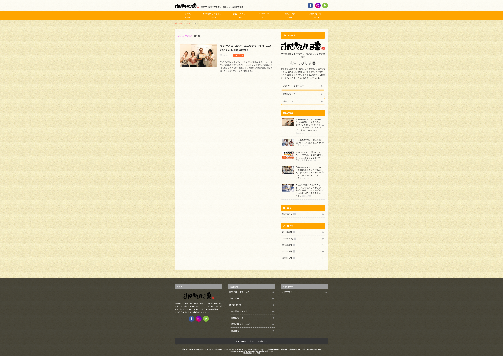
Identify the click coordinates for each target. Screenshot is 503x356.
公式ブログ (290, 15)
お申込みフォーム (239, 311)
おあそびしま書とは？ (213, 15)
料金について (237, 318)
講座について (239, 15)
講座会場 (235, 330)
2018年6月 (288, 251)
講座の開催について (240, 324)
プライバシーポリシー (258, 341)
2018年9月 (288, 245)
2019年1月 (288, 232)
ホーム (188, 15)
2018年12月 (289, 238)
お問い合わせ (315, 15)
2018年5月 (288, 258)
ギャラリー (264, 15)
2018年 (189, 23)
